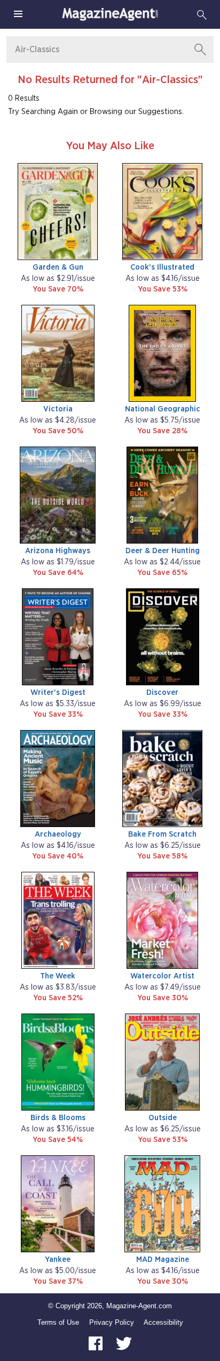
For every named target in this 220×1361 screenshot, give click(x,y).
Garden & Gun (58, 267)
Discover (162, 692)
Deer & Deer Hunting (162, 551)
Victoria (58, 409)
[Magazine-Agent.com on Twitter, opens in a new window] (124, 1343)
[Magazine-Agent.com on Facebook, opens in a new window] (97, 1343)
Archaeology (58, 834)
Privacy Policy (111, 1322)
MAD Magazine (162, 1259)
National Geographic (162, 409)
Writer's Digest (57, 692)
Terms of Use (58, 1322)
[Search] (202, 14)
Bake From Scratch (162, 834)
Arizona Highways (57, 551)
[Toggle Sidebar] (18, 14)
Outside (162, 1118)
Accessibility (163, 1322)
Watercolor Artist (162, 976)
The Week (57, 976)
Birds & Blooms (57, 1118)
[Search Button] (200, 49)
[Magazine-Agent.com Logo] (110, 14)
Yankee (57, 1259)
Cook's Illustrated (162, 267)
